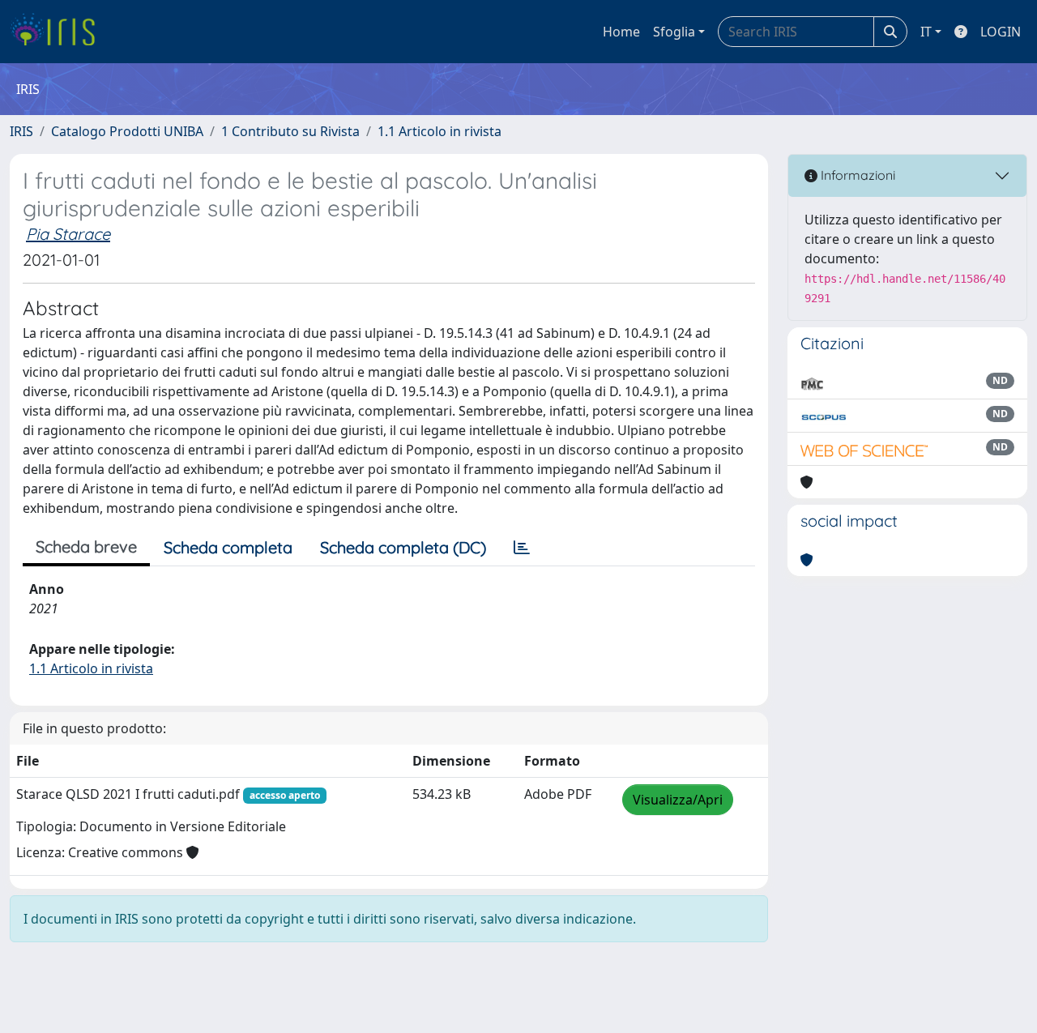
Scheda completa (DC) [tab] (403, 547)
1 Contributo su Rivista (290, 131)
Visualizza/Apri (678, 800)
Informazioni (856, 175)
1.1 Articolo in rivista (439, 131)
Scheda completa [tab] (228, 547)
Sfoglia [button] (674, 32)
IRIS (21, 131)
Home (621, 32)
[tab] (522, 548)
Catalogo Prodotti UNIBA (127, 131)
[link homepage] (59, 31)
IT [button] (926, 32)
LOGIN (1000, 32)
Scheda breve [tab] (86, 546)
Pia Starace (68, 234)
